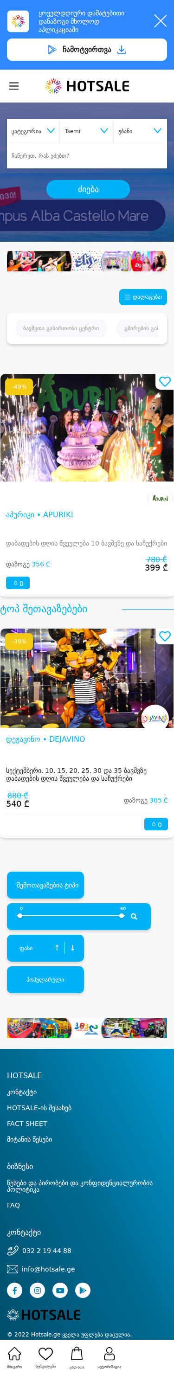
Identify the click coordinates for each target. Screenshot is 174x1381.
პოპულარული (45, 980)
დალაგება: (146, 297)
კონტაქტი (22, 1092)
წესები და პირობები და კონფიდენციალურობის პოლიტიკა (80, 1186)
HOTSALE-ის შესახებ (39, 1107)
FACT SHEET (27, 1123)
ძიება (88, 189)
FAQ (13, 1205)
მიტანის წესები (29, 1139)
